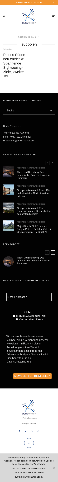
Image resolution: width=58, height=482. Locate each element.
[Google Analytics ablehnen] (54, 467)
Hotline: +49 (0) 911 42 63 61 (29, 2)
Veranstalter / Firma (30, 319)
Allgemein (21, 168)
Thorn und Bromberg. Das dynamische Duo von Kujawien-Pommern (33, 175)
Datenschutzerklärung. (19, 361)
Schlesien (7, 49)
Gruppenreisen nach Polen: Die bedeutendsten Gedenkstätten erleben (33, 193)
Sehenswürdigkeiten (36, 168)
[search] (51, 110)
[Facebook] (19, 431)
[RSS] (25, 431)
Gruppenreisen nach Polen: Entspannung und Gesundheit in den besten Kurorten (33, 211)
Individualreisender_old (31, 316)
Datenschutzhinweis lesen (29, 477)
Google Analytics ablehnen (29, 473)
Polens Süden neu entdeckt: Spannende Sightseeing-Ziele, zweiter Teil (14, 65)
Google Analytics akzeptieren (29, 468)
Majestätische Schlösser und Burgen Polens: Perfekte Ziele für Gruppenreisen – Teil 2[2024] (34, 229)
